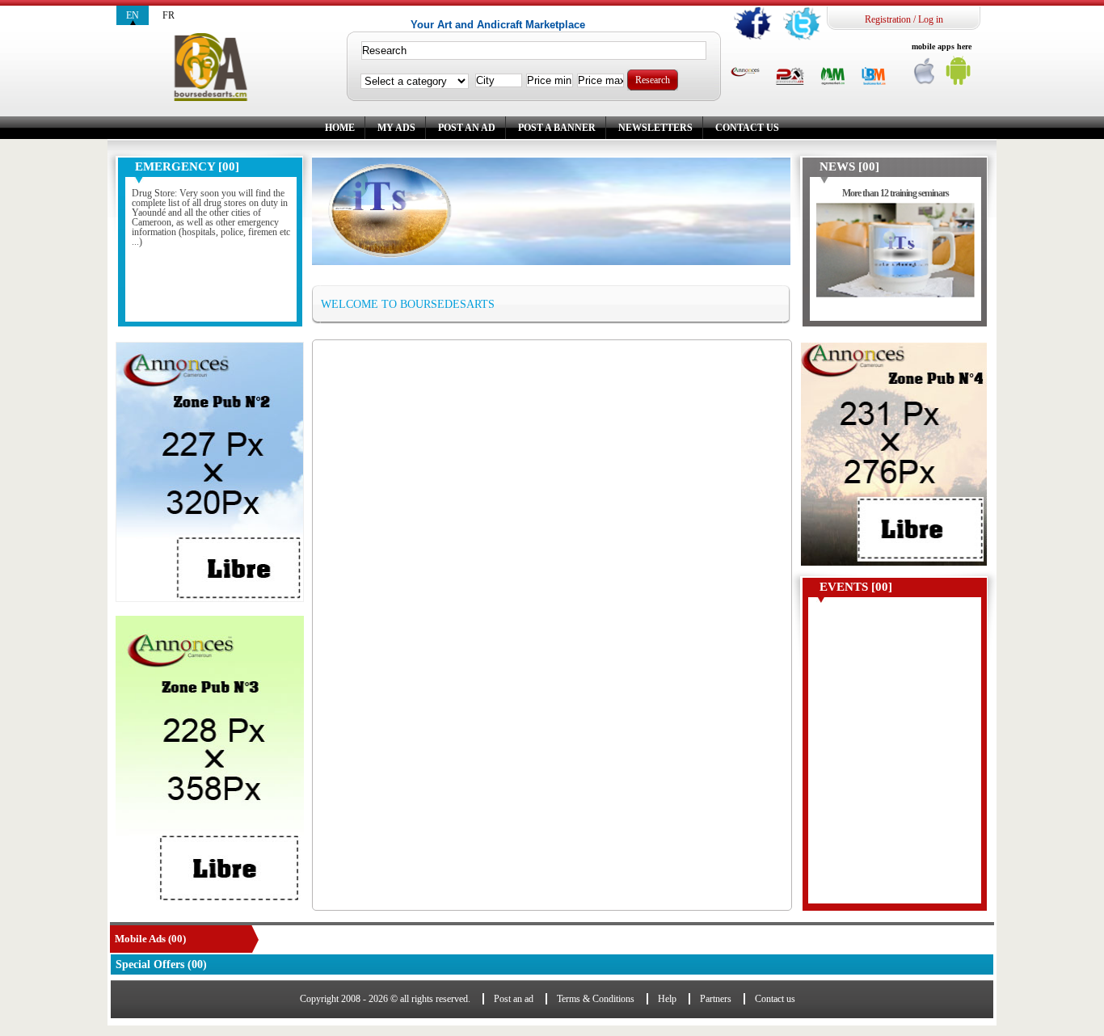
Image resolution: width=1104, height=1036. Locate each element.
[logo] (210, 68)
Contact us (747, 127)
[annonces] (745, 72)
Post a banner (557, 127)
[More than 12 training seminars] (896, 258)
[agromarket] (832, 77)
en (132, 15)
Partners (715, 998)
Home (340, 127)
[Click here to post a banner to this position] (209, 472)
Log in (930, 19)
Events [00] (856, 586)
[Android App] (958, 75)
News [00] (849, 166)
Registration (888, 19)
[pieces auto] (790, 77)
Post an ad (466, 127)
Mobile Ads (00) (150, 939)
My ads (396, 127)
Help (667, 998)
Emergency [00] (187, 166)
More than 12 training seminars (895, 193)
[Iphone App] (925, 75)
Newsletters (655, 127)
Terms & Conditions (595, 998)
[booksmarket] (874, 77)
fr (168, 15)
